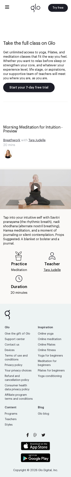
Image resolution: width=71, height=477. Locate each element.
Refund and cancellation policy (17, 378)
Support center (15, 339)
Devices (10, 350)
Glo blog (43, 413)
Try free (58, 7)
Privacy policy (13, 365)
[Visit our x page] (43, 435)
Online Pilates (46, 344)
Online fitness (47, 350)
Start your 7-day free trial (28, 87)
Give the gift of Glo (17, 333)
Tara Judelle (37, 140)
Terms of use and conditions (16, 357)
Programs (11, 413)
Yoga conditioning (50, 376)
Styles (9, 424)
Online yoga (45, 333)
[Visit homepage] (35, 8)
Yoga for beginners (50, 355)
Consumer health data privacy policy (17, 387)
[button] (35, 189)
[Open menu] (7, 7)
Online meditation (49, 339)
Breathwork (11, 140)
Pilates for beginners (51, 370)
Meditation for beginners (47, 363)
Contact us (12, 344)
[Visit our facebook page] (27, 435)
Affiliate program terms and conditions (19, 397)
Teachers (11, 419)
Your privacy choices (18, 370)
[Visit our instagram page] (35, 435)
